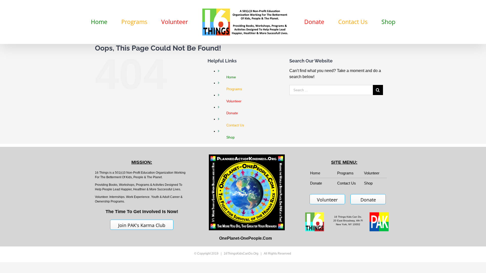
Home (315, 173)
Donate (368, 200)
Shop (368, 183)
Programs (345, 173)
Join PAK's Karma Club (141, 225)
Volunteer (371, 173)
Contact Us (346, 183)
